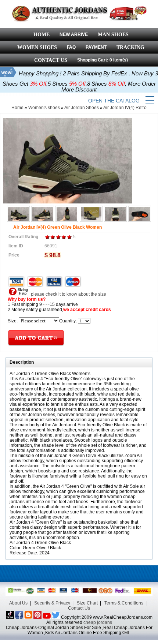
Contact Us (79, 608)
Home (17, 107)
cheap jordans (97, 622)
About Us (18, 603)
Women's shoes (44, 107)
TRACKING (130, 47)
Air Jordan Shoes (81, 107)
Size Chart (87, 603)
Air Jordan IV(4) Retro (125, 107)
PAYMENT (96, 47)
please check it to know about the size (68, 294)
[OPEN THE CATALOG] (150, 100)
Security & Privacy (52, 603)
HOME (41, 34)
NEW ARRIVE (74, 34)
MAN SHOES (113, 34)
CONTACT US (50, 60)
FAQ (71, 47)
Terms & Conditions (123, 603)
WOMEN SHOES (37, 47)
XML (125, 632)
